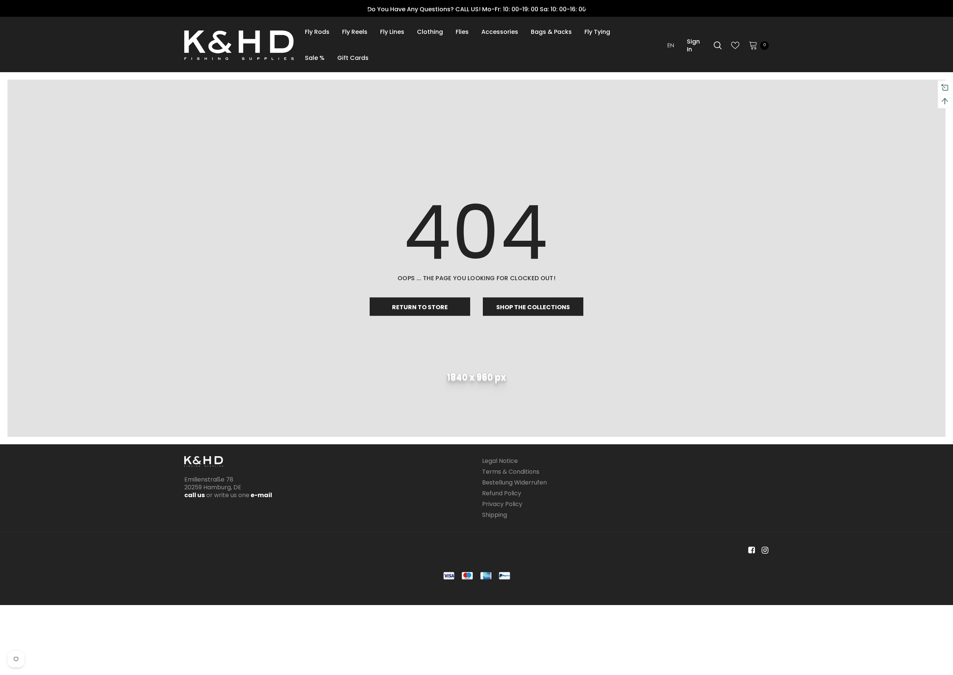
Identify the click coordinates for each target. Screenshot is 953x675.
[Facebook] (750, 550)
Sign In (693, 45)
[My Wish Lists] (735, 45)
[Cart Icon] (753, 45)
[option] (476, 9)
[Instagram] (763, 550)
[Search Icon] (718, 45)
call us (194, 495)
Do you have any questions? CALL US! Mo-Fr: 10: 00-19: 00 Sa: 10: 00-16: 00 (476, 9)
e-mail (260, 495)
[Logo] (239, 45)
